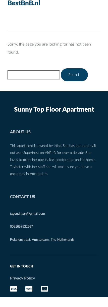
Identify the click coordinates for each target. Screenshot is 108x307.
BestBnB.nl (24, 3)
